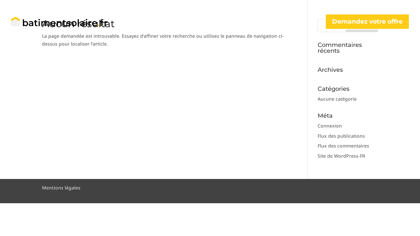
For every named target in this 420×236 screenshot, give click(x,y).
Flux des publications (341, 136)
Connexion (330, 126)
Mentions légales (61, 188)
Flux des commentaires (343, 146)
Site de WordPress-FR (341, 156)
